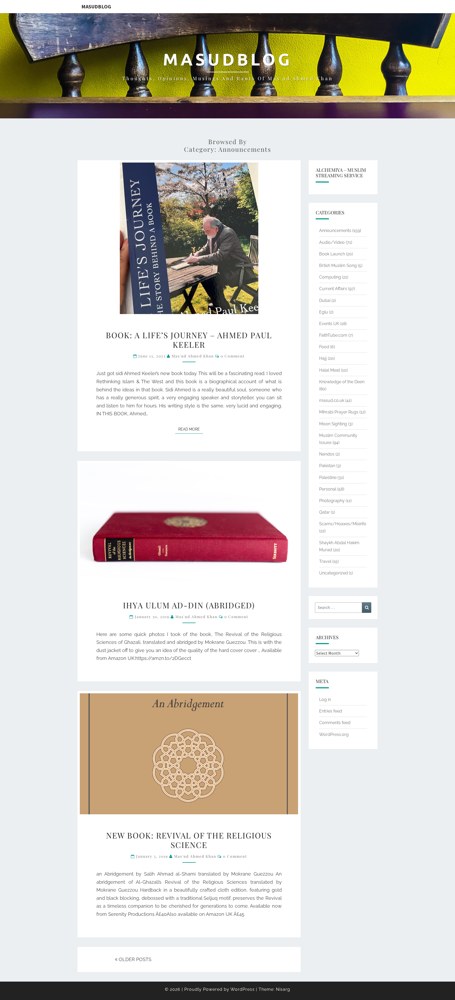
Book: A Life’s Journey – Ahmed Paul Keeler (189, 340)
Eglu (323, 312)
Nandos (326, 454)
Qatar (324, 512)
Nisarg (283, 989)
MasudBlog (96, 6)
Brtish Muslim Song (338, 265)
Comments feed (334, 722)
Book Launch (332, 253)
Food (324, 346)
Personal (327, 489)
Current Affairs (333, 288)
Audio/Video (332, 242)
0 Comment (233, 355)
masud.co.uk (331, 400)
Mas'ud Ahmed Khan (193, 355)
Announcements (335, 230)
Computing (330, 277)
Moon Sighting (333, 423)
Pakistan (327, 465)
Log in (325, 699)
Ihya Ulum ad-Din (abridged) (189, 605)
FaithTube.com (333, 335)
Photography (332, 500)
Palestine (328, 477)
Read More (190, 429)
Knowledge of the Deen (341, 381)
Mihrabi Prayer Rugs (338, 412)
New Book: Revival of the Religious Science (189, 840)
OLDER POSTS (134, 959)
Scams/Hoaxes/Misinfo (342, 523)
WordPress (242, 989)
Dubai (324, 300)
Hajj (323, 358)
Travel (325, 561)
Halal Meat (329, 370)
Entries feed (330, 711)
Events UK (329, 323)
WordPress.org (334, 734)
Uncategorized (333, 572)
